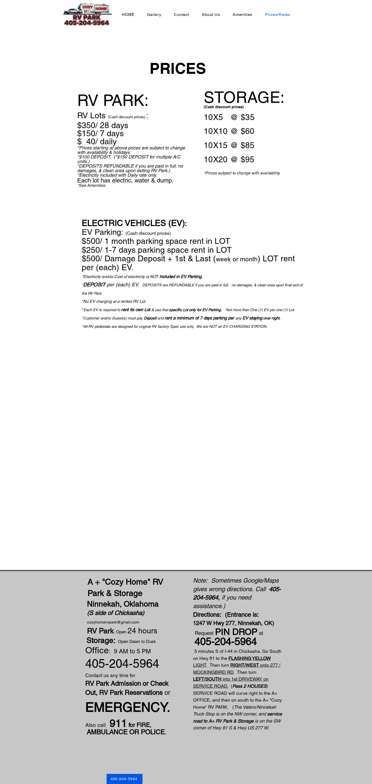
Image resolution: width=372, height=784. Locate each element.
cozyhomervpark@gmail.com (113, 622)
